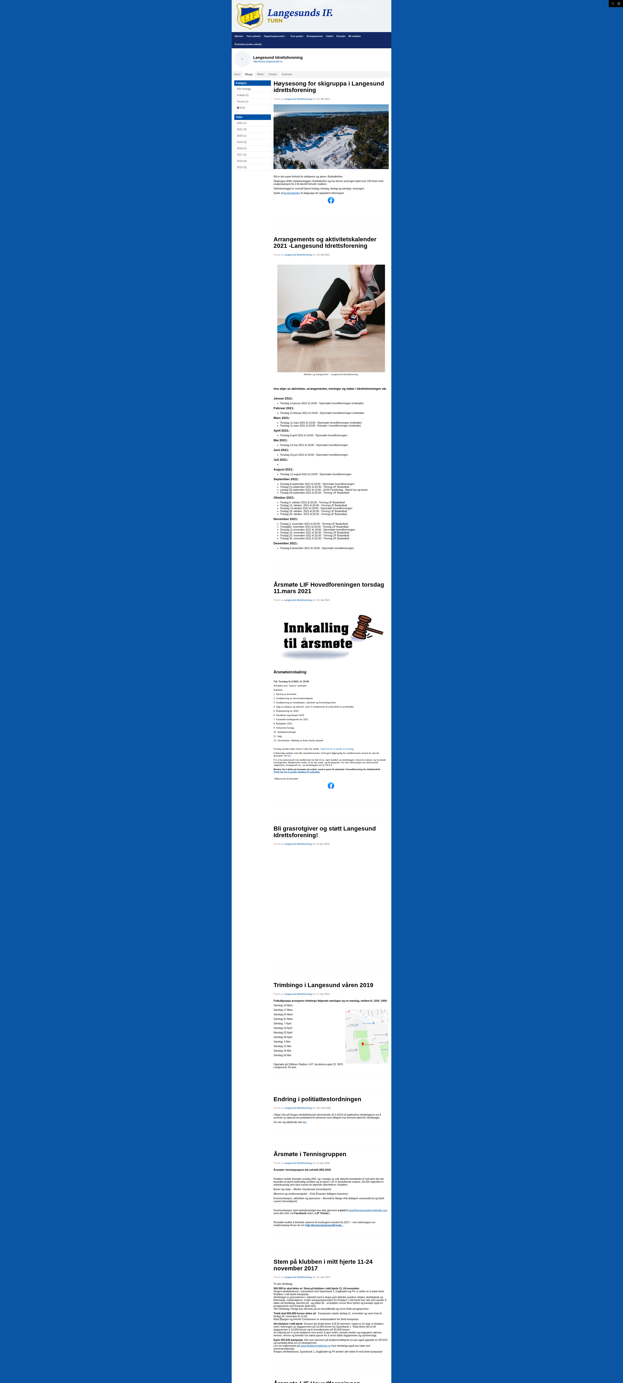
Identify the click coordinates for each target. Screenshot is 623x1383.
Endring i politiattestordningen (317, 1099)
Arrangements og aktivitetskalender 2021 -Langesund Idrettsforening (325, 242)
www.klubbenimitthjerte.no (315, 1345)
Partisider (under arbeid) (248, 44)
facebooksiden (291, 193)
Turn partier (296, 36)
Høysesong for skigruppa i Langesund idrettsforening (329, 87)
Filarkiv (273, 74)
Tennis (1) (242, 101)
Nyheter (239, 36)
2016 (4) (241, 161)
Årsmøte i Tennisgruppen (310, 1154)
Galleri (329, 36)
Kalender (287, 74)
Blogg (248, 74)
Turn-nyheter (253, 36)
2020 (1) (241, 135)
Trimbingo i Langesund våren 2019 (323, 985)
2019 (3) (241, 142)
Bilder (260, 74)
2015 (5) (241, 167)
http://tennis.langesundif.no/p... (324, 1225)
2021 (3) (241, 129)
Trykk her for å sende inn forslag (337, 749)
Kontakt (340, 36)
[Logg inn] (619, 3)
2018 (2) (241, 148)
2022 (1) (241, 123)
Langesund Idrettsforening (298, 99)
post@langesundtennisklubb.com (368, 1210)
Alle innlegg (244, 89)
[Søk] (613, 3)
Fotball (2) (243, 95)
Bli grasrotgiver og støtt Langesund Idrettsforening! (325, 831)
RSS (242, 107)
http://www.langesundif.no (268, 61)
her (304, 1122)
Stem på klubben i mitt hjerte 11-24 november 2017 (323, 1265)
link (289, 755)
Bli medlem (354, 36)
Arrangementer (314, 36)
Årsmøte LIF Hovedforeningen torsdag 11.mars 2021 (329, 588)
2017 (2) (241, 154)
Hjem (237, 74)
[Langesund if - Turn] (311, 16)
